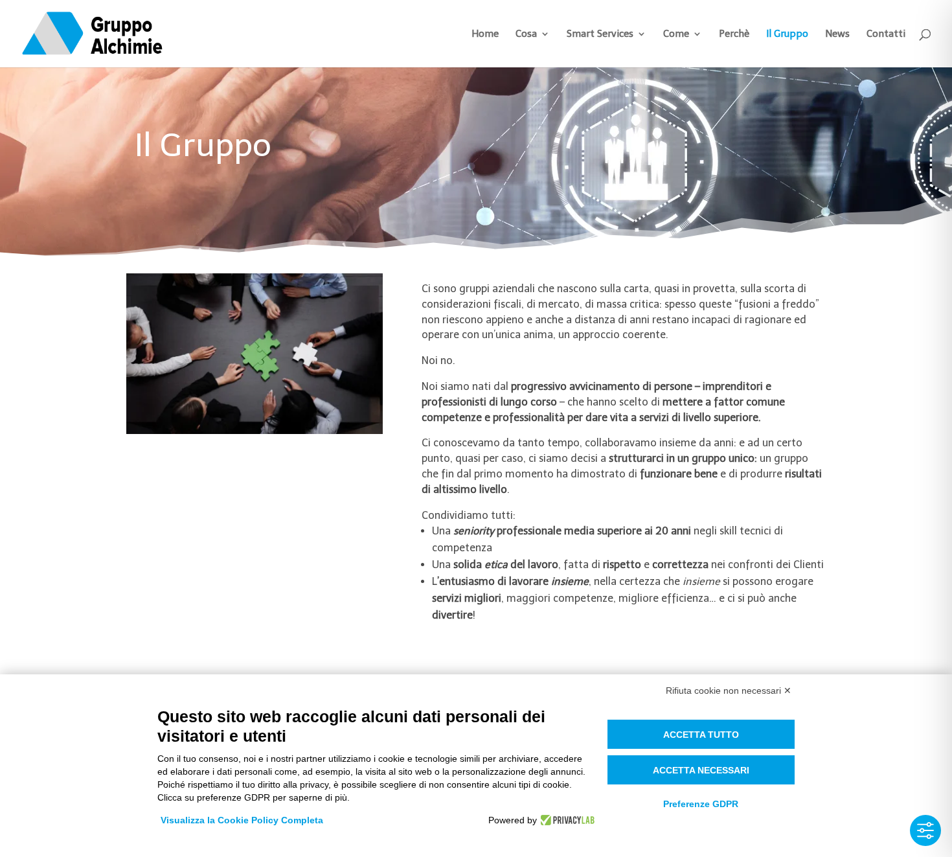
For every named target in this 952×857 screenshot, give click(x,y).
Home (485, 34)
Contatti (886, 34)
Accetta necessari (701, 770)
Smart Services (600, 34)
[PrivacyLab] (566, 820)
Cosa (526, 34)
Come (676, 34)
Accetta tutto (701, 734)
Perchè (734, 34)
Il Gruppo (787, 34)
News (837, 34)
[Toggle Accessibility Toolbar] (925, 830)
